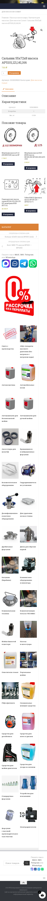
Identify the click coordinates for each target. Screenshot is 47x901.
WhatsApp (10, 257)
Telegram (29, 254)
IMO (22, 254)
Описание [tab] (9, 89)
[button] (41, 30)
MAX (17, 254)
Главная (5, 18)
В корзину (14, 73)
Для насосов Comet (11, 12)
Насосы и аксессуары (18, 18)
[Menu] (44, 6)
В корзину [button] (8, 164)
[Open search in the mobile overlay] (16, 863)
